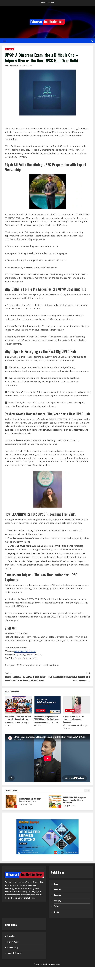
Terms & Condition (14, 953)
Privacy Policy (12, 941)
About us (57, 889)
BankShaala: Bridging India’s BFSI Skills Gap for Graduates (46, 718)
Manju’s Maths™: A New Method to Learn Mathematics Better (18, 718)
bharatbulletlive (11, 66)
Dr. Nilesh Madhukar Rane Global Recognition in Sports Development (69, 677)
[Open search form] (92, 41)
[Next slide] (88, 790)
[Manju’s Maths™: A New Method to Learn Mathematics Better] (18, 704)
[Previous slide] (85, 790)
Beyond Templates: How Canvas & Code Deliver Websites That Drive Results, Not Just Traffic (25, 677)
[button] (4, 40)
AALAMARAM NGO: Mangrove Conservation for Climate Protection (55, 801)
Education (9, 49)
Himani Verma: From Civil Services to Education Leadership (73, 719)
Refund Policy (12, 947)
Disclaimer (11, 936)
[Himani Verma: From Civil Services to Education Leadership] (76, 704)
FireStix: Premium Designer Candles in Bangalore (11, 801)
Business (57, 895)
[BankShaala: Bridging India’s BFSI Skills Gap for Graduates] (47, 704)
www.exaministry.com (25, 651)
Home (56, 884)
